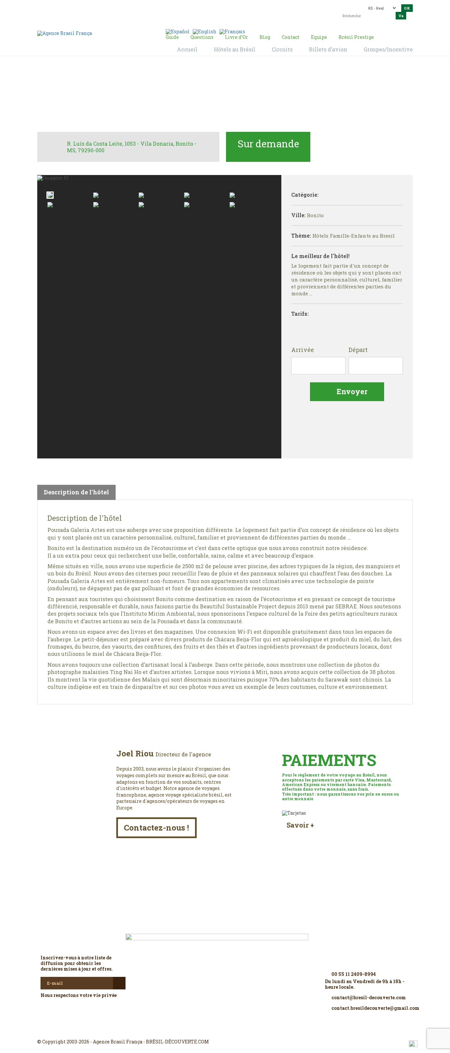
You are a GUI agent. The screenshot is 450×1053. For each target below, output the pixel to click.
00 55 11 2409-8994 (95, 7)
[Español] (178, 31)
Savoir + (300, 825)
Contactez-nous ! (156, 827)
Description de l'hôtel (76, 492)
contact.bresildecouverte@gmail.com (210, 11)
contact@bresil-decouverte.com (221, 6)
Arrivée (302, 350)
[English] (204, 31)
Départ (358, 350)
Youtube (241, 1030)
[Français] (232, 31)
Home (176, 96)
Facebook (209, 1030)
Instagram (225, 1030)
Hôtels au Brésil (207, 96)
